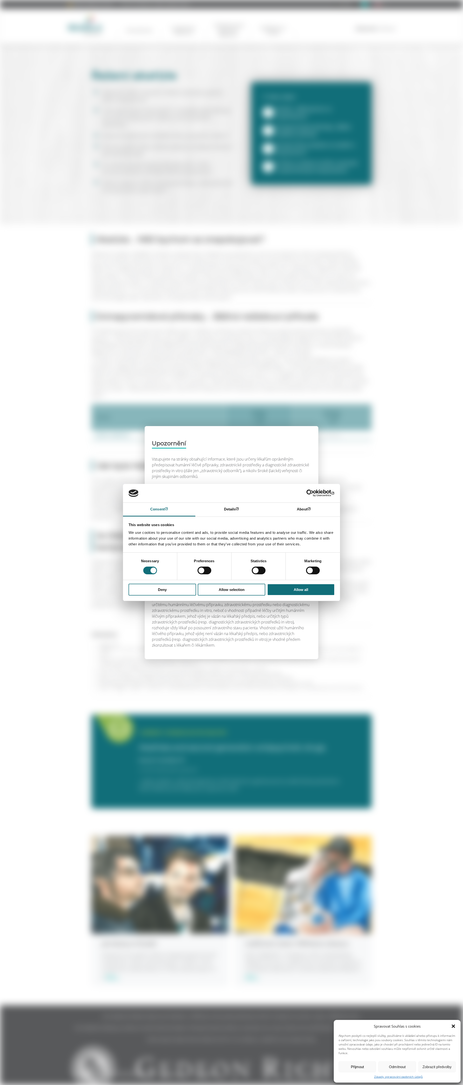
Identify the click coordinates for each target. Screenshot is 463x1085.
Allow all (301, 590)
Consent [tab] (157, 509)
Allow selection (232, 590)
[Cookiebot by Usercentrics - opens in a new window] (314, 493)
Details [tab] (230, 509)
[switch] (204, 570)
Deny (162, 590)
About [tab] (302, 509)
